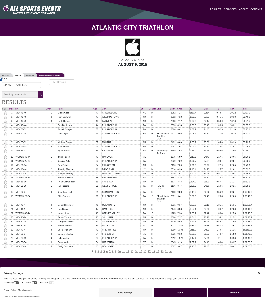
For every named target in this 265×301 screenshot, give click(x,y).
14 (136, 251)
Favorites (30, 75)
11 (123, 251)
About (243, 9)
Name (60, 109)
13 (132, 251)
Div (16, 109)
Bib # (172, 109)
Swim (179, 109)
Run (232, 109)
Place (12, 109)
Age (95, 109)
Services (230, 9)
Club (159, 109)
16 (145, 251)
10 (119, 251)
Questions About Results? (50, 75)
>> (170, 251)
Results (215, 9)
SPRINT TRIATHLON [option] (15, 85)
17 (149, 251)
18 (153, 251)
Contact (256, 9)
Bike (206, 109)
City (104, 109)
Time (245, 109)
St (142, 109)
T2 (217, 109)
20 (162, 251)
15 (140, 251)
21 (166, 251)
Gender (152, 109)
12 (127, 251)
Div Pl (48, 109)
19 (157, 251)
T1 (191, 109)
